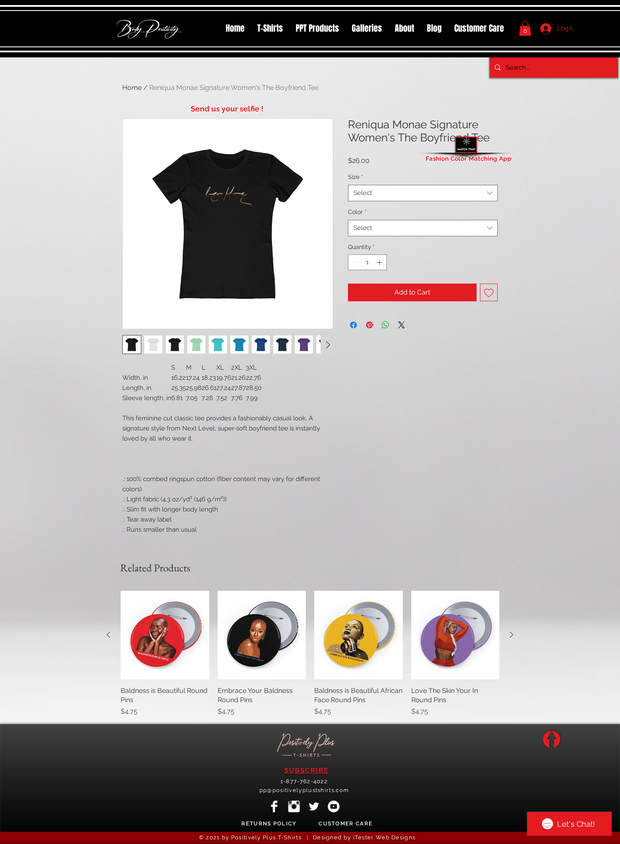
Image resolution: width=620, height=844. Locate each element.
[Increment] (380, 262)
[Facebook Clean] (274, 806)
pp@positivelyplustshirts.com (304, 790)
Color (357, 211)
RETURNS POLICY (269, 823)
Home (132, 88)
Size (355, 176)
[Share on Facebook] (353, 325)
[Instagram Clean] (294, 806)
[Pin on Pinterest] (369, 325)
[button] (317, 28)
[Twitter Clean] (314, 806)
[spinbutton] (367, 262)
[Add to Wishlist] (489, 292)
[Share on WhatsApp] (385, 325)
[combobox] (423, 193)
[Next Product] (512, 635)
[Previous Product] (108, 635)
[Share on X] (401, 325)
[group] (310, 653)
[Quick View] (165, 635)
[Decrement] (354, 262)
